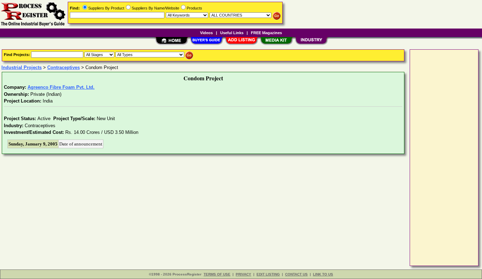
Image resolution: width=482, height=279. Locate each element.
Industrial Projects (21, 67)
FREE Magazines (266, 33)
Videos (206, 33)
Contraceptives (63, 67)
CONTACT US (296, 274)
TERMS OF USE (217, 274)
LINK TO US (323, 274)
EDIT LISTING (268, 274)
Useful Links (231, 33)
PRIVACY (243, 274)
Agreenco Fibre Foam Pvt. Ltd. (61, 87)
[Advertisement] (440, 157)
